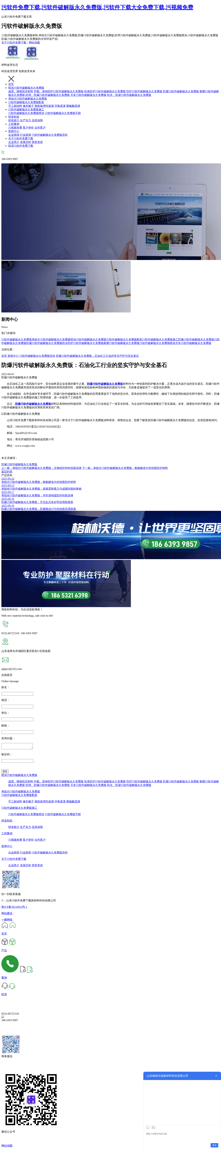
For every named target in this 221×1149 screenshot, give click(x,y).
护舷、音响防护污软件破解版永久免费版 (59, 91)
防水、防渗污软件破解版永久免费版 (129, 785)
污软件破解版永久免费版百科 (50, 134)
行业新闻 (25, 134)
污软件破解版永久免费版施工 (26, 109)
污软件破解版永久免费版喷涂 (26, 113)
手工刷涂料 (15, 105)
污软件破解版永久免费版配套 (26, 102)
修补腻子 (28, 105)
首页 (11, 84)
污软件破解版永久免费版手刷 (63, 113)
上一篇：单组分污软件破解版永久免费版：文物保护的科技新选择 (41, 468)
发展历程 (25, 142)
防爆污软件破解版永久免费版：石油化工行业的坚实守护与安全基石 (97, 355)
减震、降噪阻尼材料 (20, 781)
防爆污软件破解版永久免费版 (196, 339)
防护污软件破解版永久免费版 (144, 91)
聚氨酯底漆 (73, 105)
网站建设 (6, 913)
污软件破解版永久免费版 (16, 339)
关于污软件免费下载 (13, 42)
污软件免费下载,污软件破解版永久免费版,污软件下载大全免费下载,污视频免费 (97, 7)
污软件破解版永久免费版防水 (50, 343)
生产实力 (25, 120)
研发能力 (13, 120)
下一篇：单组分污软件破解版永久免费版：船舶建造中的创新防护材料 (125, 468)
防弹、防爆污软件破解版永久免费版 (48, 95)
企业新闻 (13, 134)
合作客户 (40, 127)
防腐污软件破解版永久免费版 (181, 91)
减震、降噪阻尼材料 (20, 91)
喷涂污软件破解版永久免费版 (26, 87)
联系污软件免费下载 (20, 145)
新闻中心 (13, 131)
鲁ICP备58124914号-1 (14, 906)
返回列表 (6, 471)
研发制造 (13, 116)
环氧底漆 (60, 105)
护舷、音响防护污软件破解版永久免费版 (59, 781)
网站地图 (34, 42)
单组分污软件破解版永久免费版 (27, 98)
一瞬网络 (6, 919)
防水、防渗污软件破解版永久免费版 (129, 95)
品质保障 (37, 120)
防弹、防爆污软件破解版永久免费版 (48, 785)
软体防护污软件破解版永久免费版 (105, 91)
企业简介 (13, 142)
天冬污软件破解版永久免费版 (88, 95)
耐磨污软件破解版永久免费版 (122, 343)
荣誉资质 (37, 142)
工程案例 (13, 123)
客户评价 (28, 127)
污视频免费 (15, 127)
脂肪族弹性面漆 (44, 105)
